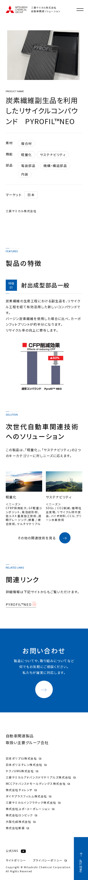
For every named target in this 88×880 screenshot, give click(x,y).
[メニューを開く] (80, 9)
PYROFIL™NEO (19, 604)
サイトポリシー (16, 860)
